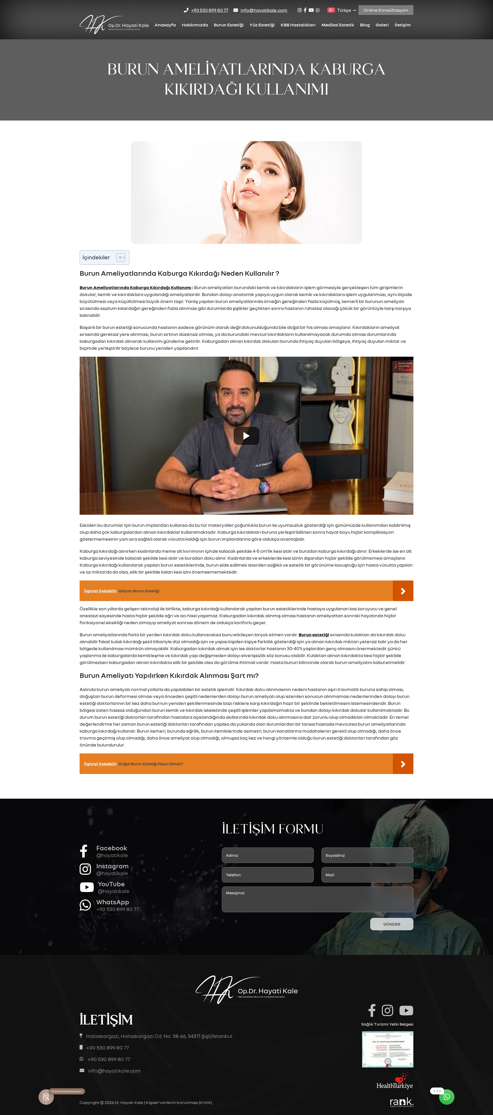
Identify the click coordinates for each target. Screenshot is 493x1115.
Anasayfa (165, 24)
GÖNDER (391, 924)
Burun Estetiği (229, 24)
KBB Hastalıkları (298, 24)
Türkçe (344, 10)
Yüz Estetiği (262, 24)
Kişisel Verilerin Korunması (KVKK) (179, 1102)
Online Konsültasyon (386, 10)
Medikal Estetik (337, 24)
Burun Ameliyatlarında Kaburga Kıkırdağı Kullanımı (135, 287)
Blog (365, 24)
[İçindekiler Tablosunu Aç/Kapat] (118, 257)
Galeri (382, 24)
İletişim (403, 24)
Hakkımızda (195, 24)
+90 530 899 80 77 (209, 10)
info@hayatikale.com (264, 10)
